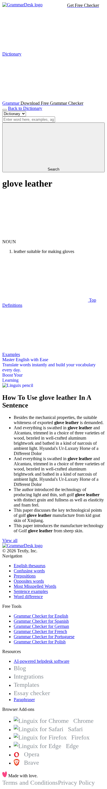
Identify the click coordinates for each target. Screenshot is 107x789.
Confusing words (29, 570)
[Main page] (22, 4)
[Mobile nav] (4, 110)
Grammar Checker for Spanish (41, 621)
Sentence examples (31, 591)
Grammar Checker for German (41, 626)
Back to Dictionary (25, 108)
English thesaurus (29, 565)
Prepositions (25, 576)
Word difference (28, 596)
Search (53, 169)
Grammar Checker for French (40, 631)
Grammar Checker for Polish (40, 641)
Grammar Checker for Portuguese (44, 636)
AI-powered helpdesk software (41, 661)
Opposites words (29, 581)
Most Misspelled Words (35, 586)
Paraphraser (24, 699)
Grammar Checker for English (41, 616)
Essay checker (32, 693)
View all (9, 540)
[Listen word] (45, 236)
